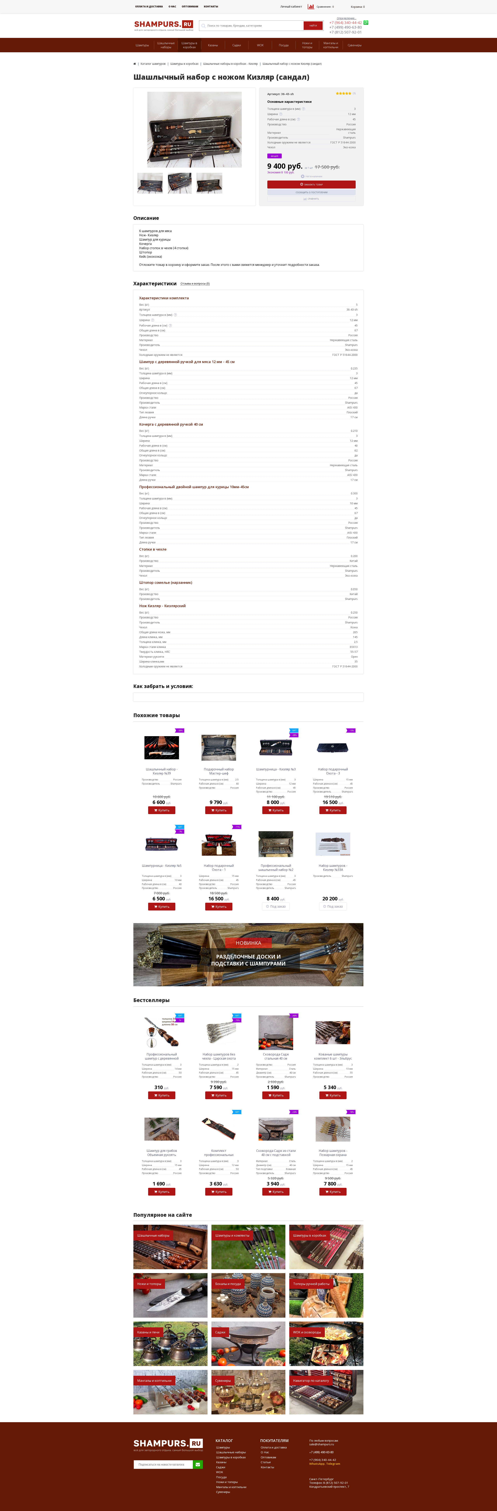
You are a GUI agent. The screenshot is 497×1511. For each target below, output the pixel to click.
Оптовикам (190, 6)
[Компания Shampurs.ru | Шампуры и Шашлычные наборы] (134, 63)
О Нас (172, 6)
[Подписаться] (198, 1464)
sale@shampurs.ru (321, 1444)
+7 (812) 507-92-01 (345, 32)
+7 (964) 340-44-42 (345, 22)
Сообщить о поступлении (312, 192)
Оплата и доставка (149, 6)
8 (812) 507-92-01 (335, 1483)
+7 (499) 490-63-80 (345, 27)
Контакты (211, 6)
